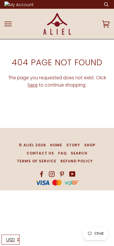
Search (79, 153)
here (33, 85)
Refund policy (77, 161)
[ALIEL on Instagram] (52, 175)
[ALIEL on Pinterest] (62, 175)
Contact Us (40, 153)
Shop (90, 145)
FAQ (62, 153)
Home (56, 145)
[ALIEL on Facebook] (42, 175)
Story (73, 145)
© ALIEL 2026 (32, 145)
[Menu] (8, 24)
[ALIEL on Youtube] (72, 175)
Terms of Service (36, 161)
